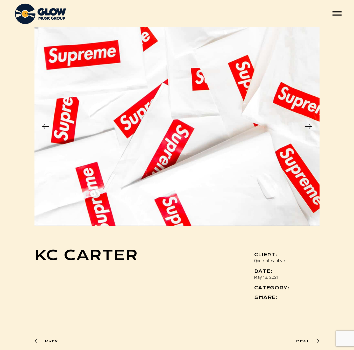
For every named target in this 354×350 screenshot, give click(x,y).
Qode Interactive (269, 260)
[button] (45, 126)
